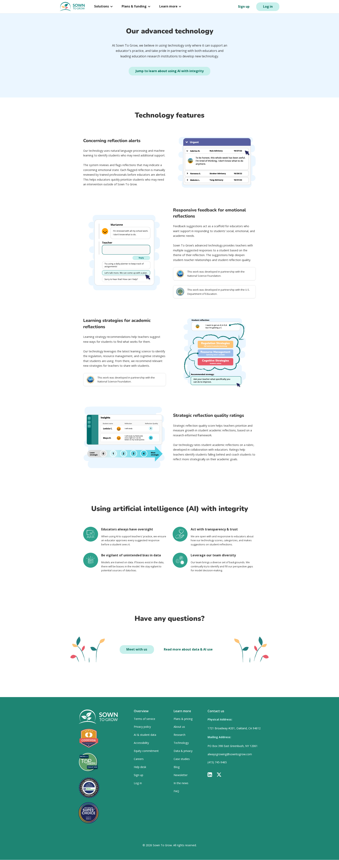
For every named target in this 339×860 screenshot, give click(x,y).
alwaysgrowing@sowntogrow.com (230, 754)
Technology (181, 743)
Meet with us (136, 649)
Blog (177, 767)
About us (179, 727)
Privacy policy (142, 727)
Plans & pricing (183, 719)
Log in (268, 6)
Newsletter (181, 775)
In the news (181, 783)
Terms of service (144, 719)
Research (179, 735)
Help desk (140, 767)
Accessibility (141, 743)
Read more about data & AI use (188, 649)
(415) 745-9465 (217, 762)
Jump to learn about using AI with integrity (170, 71)
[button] (103, 6)
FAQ (176, 791)
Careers (139, 759)
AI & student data (145, 735)
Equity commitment (146, 751)
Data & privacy (183, 751)
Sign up (244, 6)
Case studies (182, 759)
